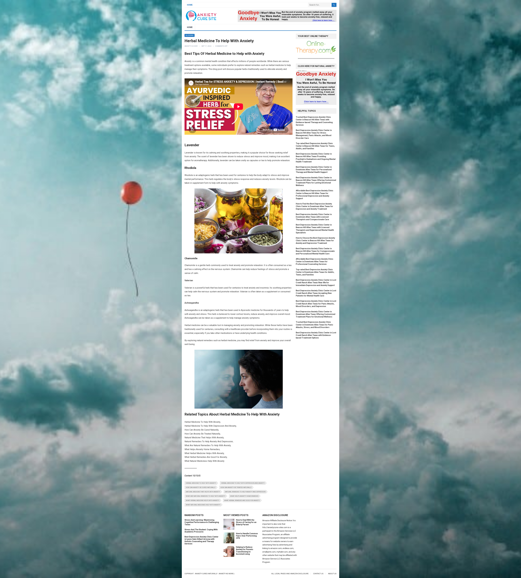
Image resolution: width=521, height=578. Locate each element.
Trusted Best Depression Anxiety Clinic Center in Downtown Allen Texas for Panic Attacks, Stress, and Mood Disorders (314, 324)
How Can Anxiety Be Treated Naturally (236, 487)
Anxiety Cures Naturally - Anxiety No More (214, 574)
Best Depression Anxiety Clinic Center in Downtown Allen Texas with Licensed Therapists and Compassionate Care (314, 217)
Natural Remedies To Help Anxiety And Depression (245, 492)
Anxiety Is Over (191, 46)
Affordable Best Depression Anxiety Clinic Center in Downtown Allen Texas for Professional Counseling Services (314, 261)
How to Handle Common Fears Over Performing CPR (247, 535)
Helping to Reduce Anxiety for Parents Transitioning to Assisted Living (244, 550)
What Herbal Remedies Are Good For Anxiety (242, 500)
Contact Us (318, 574)
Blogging (189, 35)
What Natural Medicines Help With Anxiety (203, 505)
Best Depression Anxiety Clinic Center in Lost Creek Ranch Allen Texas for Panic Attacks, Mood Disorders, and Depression (316, 303)
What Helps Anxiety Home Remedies (244, 496)
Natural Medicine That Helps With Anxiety (203, 492)
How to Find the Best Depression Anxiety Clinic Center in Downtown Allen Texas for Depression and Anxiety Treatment (314, 206)
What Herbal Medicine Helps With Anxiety (202, 500)
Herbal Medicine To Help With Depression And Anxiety (243, 483)
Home (190, 5)
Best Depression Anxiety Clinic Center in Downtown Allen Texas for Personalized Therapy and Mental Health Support (314, 169)
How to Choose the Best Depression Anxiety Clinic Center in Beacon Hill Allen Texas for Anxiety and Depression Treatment (315, 240)
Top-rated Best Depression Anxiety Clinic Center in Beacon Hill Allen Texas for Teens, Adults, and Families (315, 146)
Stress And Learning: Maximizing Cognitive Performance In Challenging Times (202, 522)
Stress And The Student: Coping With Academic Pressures (201, 530)
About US (332, 574)
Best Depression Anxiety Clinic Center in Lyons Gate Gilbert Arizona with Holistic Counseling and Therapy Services (201, 540)
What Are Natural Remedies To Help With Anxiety (205, 496)
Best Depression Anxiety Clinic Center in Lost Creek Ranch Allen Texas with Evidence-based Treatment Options (316, 335)
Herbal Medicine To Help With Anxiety (201, 483)
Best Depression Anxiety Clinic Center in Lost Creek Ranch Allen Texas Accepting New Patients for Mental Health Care (316, 293)
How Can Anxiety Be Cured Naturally (200, 487)
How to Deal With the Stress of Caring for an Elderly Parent (246, 522)
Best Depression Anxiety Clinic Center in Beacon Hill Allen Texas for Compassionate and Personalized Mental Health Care (315, 251)
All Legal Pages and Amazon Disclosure (290, 574)
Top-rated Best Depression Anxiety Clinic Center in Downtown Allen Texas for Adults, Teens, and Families (315, 272)
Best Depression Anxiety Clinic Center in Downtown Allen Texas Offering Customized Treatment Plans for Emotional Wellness (315, 314)
